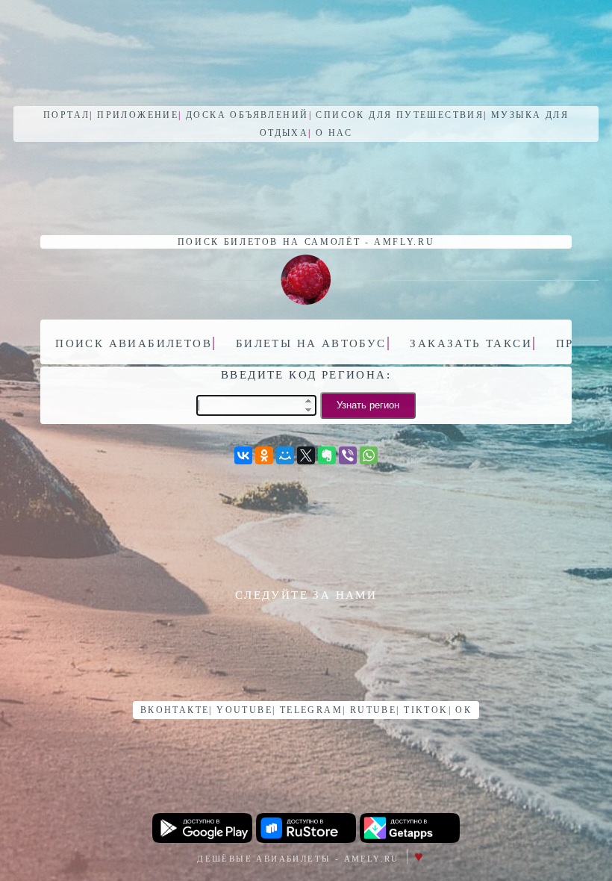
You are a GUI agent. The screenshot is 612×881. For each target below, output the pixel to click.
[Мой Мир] (285, 455)
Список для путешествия (401, 115)
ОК (463, 710)
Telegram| (313, 710)
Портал (68, 115)
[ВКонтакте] (243, 455)
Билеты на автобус (313, 342)
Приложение (139, 115)
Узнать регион (368, 405)
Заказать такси (473, 342)
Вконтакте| (176, 710)
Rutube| (375, 710)
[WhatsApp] (369, 455)
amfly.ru (404, 242)
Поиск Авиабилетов (135, 342)
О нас (334, 133)
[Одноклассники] (264, 455)
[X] (306, 455)
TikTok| (428, 710)
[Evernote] (327, 455)
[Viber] (348, 455)
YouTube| (245, 710)
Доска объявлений (249, 115)
